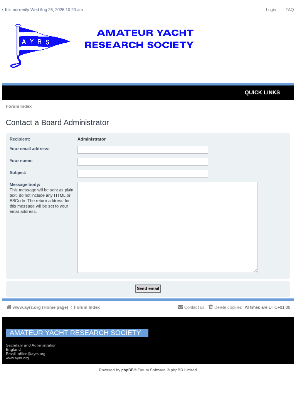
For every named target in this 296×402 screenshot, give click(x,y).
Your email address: (30, 148)
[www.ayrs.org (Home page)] (104, 47)
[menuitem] (224, 307)
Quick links (262, 92)
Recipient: (20, 139)
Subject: (18, 172)
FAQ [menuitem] (290, 9)
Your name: (21, 160)
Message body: (25, 184)
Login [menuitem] (271, 9)
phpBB (127, 370)
